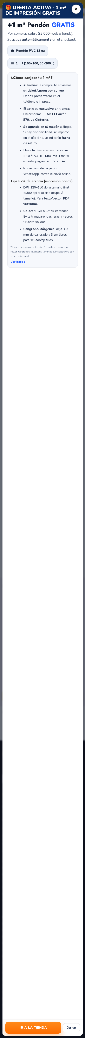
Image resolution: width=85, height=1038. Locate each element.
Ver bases (18, 262)
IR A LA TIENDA (33, 1027)
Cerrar (71, 1027)
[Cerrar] (75, 9)
